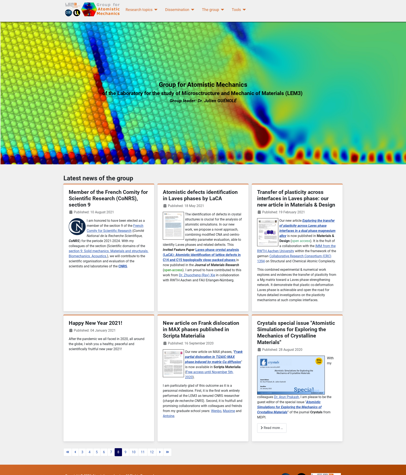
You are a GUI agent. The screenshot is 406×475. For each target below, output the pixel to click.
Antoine (168, 416)
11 (143, 452)
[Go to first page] (67, 452)
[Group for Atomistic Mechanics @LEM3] (93, 10)
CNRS (122, 266)
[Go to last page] (167, 452)
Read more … (273, 428)
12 (152, 452)
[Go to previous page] (75, 452)
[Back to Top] (399, 467)
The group (210, 10)
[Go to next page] (159, 452)
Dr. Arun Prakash (286, 397)
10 (134, 452)
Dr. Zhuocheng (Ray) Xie (197, 275)
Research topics (139, 10)
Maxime (229, 411)
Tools (236, 10)
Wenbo (216, 411)
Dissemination (177, 10)
